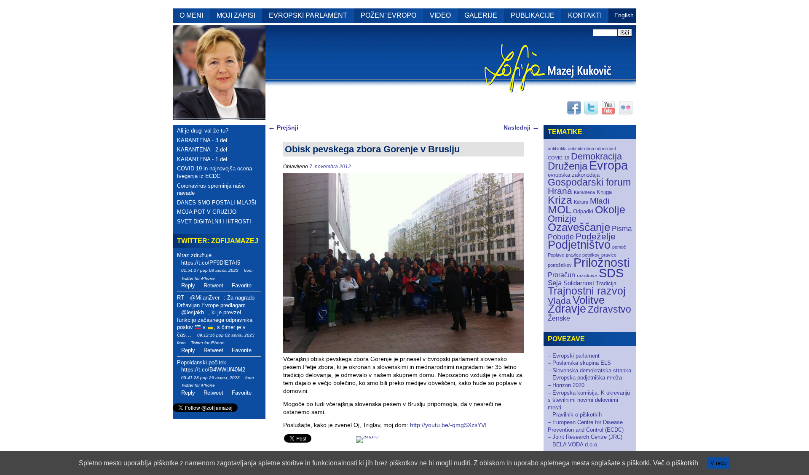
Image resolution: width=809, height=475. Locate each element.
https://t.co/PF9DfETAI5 (210, 263)
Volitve (589, 300)
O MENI (191, 15)
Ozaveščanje (579, 227)
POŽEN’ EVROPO (388, 15)
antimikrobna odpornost (592, 148)
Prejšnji (283, 127)
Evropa (608, 165)
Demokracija (596, 156)
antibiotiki (557, 148)
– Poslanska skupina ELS (579, 363)
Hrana (560, 191)
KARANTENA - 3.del (202, 140)
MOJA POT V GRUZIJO (206, 212)
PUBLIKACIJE (533, 15)
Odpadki (583, 211)
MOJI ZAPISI (236, 15)
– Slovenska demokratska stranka (589, 370)
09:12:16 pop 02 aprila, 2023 (225, 335)
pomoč (619, 246)
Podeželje (596, 236)
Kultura (581, 201)
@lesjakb (192, 312)
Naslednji (521, 127)
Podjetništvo (579, 245)
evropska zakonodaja (574, 175)
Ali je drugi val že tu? (202, 130)
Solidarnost (578, 283)
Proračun (561, 275)
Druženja (567, 166)
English (624, 15)
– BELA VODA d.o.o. (573, 444)
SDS (611, 273)
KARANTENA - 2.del (202, 149)
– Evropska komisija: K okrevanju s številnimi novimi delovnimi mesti (589, 400)
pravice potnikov (583, 254)
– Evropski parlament (574, 356)
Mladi (599, 200)
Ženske (559, 318)
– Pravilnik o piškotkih (575, 414)
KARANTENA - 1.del (202, 159)
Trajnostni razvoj (587, 291)
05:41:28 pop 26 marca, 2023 (210, 377)
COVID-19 (558, 157)
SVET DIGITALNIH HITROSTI (214, 221)
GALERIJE (480, 15)
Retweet (213, 285)
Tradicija (606, 283)
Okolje (610, 209)
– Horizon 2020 (566, 385)
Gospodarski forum (589, 182)
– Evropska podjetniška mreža (585, 377)
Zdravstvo (609, 309)
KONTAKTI (585, 15)
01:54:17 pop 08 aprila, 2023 (209, 270)
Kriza (560, 200)
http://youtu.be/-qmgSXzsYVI (448, 425)
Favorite (242, 285)
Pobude (561, 236)
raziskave (587, 275)
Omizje (562, 218)
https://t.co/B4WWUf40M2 (213, 369)
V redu (718, 463)
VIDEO (440, 15)
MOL (559, 209)
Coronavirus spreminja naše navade (211, 189)
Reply (188, 285)
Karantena (584, 192)
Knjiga (604, 192)
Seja (555, 283)
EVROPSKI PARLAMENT (308, 15)
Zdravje (567, 309)
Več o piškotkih (675, 463)
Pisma (622, 229)
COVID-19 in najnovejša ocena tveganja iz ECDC (214, 172)
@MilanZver (205, 298)
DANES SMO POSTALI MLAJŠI (217, 202)
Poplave (556, 254)
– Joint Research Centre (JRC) (585, 437)
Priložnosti (601, 262)
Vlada (559, 300)
